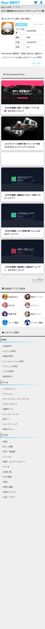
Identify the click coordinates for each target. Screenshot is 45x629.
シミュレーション (11, 414)
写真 (5, 482)
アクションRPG (10, 366)
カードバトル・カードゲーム (16, 399)
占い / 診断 (8, 447)
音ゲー (6, 419)
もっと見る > (38, 280)
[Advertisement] (22, 158)
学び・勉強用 (9, 452)
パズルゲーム (9, 389)
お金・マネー (9, 497)
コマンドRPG (9, 351)
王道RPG (7, 346)
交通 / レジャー (10, 492)
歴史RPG (7, 376)
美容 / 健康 (8, 487)
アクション (8, 394)
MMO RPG (8, 356)
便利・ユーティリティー (14, 462)
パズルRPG (8, 371)
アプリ (5, 435)
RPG (4, 340)
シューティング (10, 424)
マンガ (6, 467)
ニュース (7, 457)
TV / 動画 (7, 477)
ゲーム (5, 382)
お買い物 (7, 472)
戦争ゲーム (8, 429)
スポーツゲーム (10, 404)
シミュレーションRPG (13, 361)
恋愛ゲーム (8, 409)
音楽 (5, 442)
